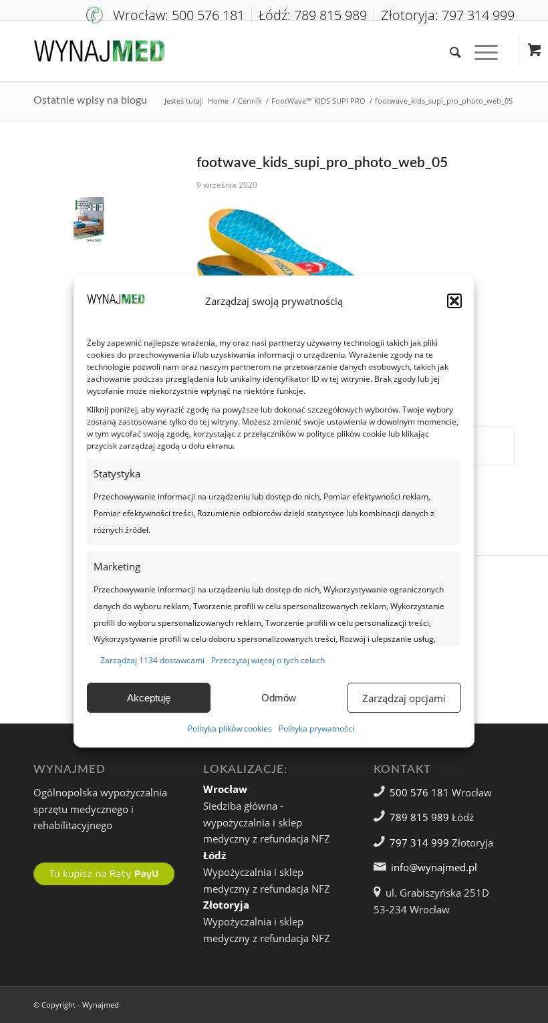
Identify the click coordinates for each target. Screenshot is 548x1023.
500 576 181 (419, 792)
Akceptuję (148, 697)
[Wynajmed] (99, 51)
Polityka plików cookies (230, 728)
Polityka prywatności (316, 728)
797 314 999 (419, 842)
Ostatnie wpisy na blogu (90, 100)
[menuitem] (169, 15)
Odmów (278, 697)
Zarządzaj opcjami (404, 698)
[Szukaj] (448, 51)
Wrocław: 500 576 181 (179, 15)
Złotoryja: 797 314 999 (448, 15)
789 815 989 (419, 817)
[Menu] (479, 51)
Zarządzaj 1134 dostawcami (152, 660)
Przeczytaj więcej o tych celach (268, 660)
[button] (454, 301)
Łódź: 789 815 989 (313, 15)
